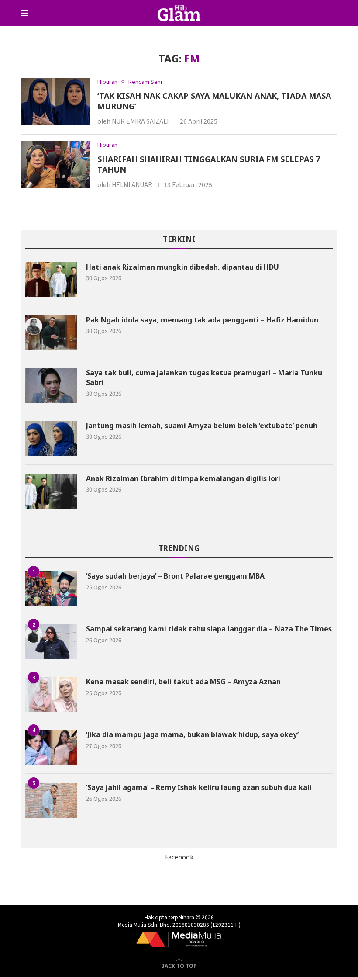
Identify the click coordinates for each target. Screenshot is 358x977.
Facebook (179, 856)
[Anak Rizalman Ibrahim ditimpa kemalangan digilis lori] (51, 491)
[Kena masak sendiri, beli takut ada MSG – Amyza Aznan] (51, 694)
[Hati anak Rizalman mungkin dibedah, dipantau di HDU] (51, 279)
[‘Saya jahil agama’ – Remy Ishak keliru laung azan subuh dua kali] (51, 800)
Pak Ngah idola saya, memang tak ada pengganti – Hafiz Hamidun (202, 320)
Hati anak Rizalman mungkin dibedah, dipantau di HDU (182, 267)
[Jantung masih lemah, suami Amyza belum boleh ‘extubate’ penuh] (51, 438)
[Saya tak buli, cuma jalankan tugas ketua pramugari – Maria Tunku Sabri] (51, 385)
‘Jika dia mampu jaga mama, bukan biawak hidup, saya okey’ (193, 734)
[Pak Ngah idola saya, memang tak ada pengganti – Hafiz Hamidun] (51, 332)
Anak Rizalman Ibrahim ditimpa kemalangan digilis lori (183, 478)
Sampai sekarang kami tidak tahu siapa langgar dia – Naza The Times (209, 629)
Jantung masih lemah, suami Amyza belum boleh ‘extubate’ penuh (201, 425)
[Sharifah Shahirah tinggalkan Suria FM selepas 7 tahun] (55, 164)
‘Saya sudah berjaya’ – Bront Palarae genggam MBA (175, 576)
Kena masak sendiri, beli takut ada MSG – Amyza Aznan (183, 681)
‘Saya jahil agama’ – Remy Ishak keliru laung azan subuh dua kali (199, 787)
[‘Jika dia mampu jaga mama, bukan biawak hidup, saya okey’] (51, 747)
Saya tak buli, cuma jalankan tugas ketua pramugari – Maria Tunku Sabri (204, 377)
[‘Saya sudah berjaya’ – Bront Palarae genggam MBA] (51, 588)
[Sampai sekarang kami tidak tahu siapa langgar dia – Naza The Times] (51, 641)
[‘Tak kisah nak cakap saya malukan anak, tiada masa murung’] (55, 101)
